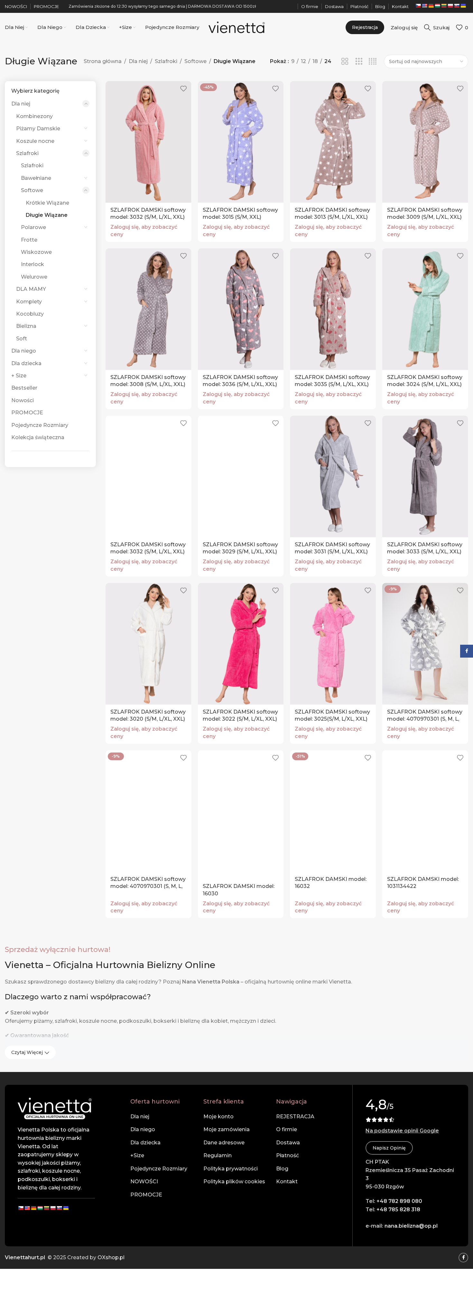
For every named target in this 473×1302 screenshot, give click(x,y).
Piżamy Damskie (38, 128)
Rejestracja (365, 27)
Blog (282, 1169)
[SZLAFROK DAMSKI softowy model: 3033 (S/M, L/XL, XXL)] (425, 476)
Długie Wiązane (47, 215)
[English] (424, 5)
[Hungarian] (437, 5)
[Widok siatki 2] (344, 61)
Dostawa (288, 1143)
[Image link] (55, 1108)
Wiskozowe (36, 252)
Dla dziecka (26, 363)
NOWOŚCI (144, 1181)
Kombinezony (34, 116)
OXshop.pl (111, 1257)
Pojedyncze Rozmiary (39, 425)
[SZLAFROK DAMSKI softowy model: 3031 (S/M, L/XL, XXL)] (333, 476)
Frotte (29, 240)
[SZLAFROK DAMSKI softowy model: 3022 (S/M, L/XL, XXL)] (241, 644)
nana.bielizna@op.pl (411, 1226)
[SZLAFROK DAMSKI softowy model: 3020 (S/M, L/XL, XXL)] (148, 644)
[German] (431, 5)
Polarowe (33, 227)
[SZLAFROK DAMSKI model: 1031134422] (425, 811)
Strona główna (103, 61)
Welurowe (34, 277)
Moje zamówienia (226, 1129)
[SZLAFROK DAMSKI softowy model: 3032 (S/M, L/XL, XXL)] (148, 142)
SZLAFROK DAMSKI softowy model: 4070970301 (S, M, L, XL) (424, 719)
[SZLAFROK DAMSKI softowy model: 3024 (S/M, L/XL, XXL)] (425, 309)
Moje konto (218, 1116)
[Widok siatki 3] (359, 61)
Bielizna (26, 326)
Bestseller (24, 388)
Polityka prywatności (230, 1169)
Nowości (22, 400)
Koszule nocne (35, 141)
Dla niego (23, 351)
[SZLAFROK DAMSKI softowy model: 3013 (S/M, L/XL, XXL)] (333, 142)
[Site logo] (237, 27)
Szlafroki (166, 61)
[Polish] (450, 5)
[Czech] (418, 5)
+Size (137, 1155)
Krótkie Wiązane (47, 203)
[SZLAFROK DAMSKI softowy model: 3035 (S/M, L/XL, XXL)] (333, 309)
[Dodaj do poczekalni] (183, 88)
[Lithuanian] (444, 5)
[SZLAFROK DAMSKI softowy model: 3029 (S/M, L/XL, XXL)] (241, 476)
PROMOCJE (27, 413)
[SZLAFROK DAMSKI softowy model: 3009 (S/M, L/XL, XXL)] (425, 142)
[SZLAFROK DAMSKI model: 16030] (241, 814)
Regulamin (217, 1155)
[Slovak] (456, 5)
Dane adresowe (224, 1143)
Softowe (195, 61)
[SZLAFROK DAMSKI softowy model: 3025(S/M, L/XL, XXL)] (333, 644)
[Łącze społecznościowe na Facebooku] (463, 1257)
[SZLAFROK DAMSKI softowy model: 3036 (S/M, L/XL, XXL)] (241, 309)
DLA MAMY (31, 289)
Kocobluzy (30, 314)
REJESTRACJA (295, 1116)
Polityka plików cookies (234, 1181)
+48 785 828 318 (398, 1209)
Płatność (287, 1155)
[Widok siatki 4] (372, 61)
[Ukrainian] (463, 5)
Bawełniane (36, 178)
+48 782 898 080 (399, 1201)
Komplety (29, 302)
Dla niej (138, 61)
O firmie (286, 1129)
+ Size (18, 376)
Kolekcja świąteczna (37, 437)
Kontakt (287, 1181)
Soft (21, 339)
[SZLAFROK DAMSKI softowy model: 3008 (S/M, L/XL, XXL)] (148, 309)
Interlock (32, 264)
